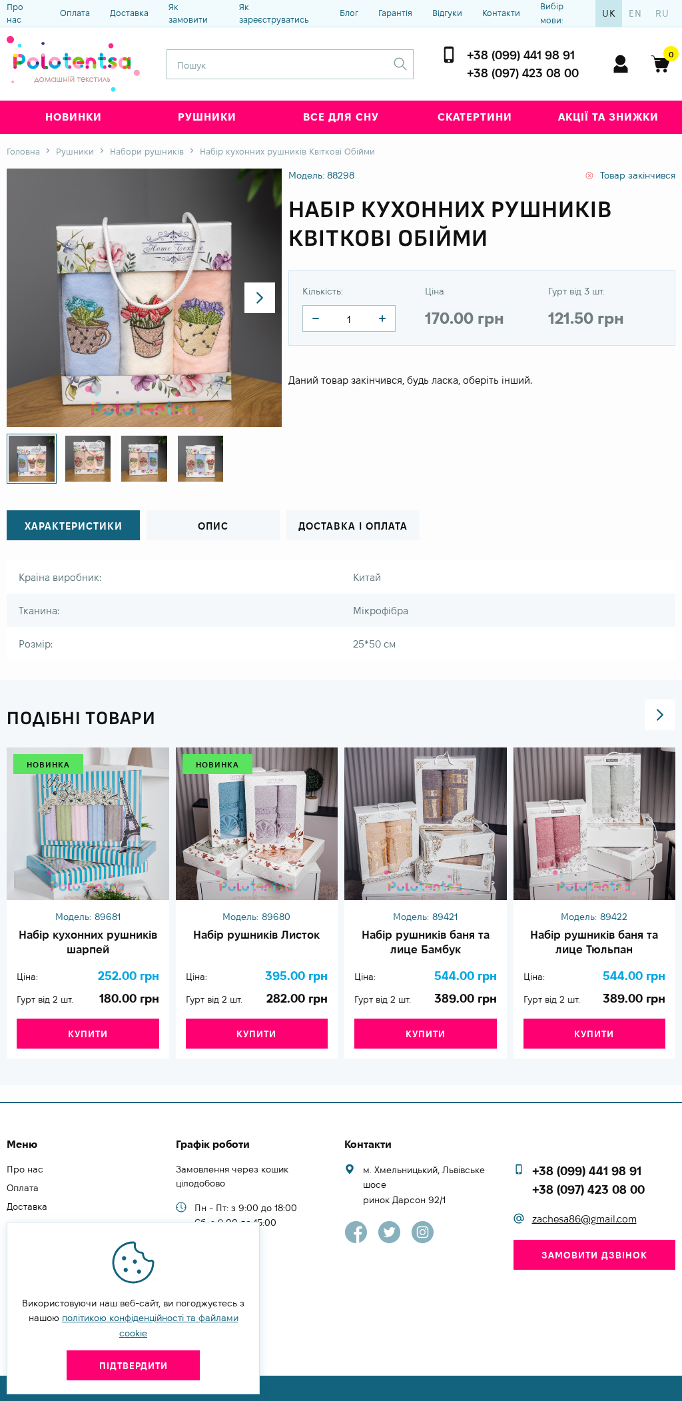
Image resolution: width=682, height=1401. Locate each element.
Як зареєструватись (274, 13)
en (635, 13)
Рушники (207, 117)
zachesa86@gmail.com (584, 1218)
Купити (88, 1034)
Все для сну (341, 117)
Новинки (73, 117)
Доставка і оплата (353, 526)
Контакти (501, 12)
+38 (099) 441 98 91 (521, 55)
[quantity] (315, 318)
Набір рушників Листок (256, 935)
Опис (213, 526)
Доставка (129, 12)
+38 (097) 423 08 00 (523, 73)
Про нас (15, 13)
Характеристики (74, 526)
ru (662, 13)
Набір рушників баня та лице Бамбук (426, 942)
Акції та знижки (608, 117)
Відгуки (447, 12)
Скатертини (475, 117)
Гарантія (395, 12)
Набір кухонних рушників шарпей (88, 942)
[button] (259, 297)
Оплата (75, 12)
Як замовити (188, 13)
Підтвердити (133, 1365)
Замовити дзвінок (594, 1255)
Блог (349, 12)
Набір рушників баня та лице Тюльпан (594, 942)
